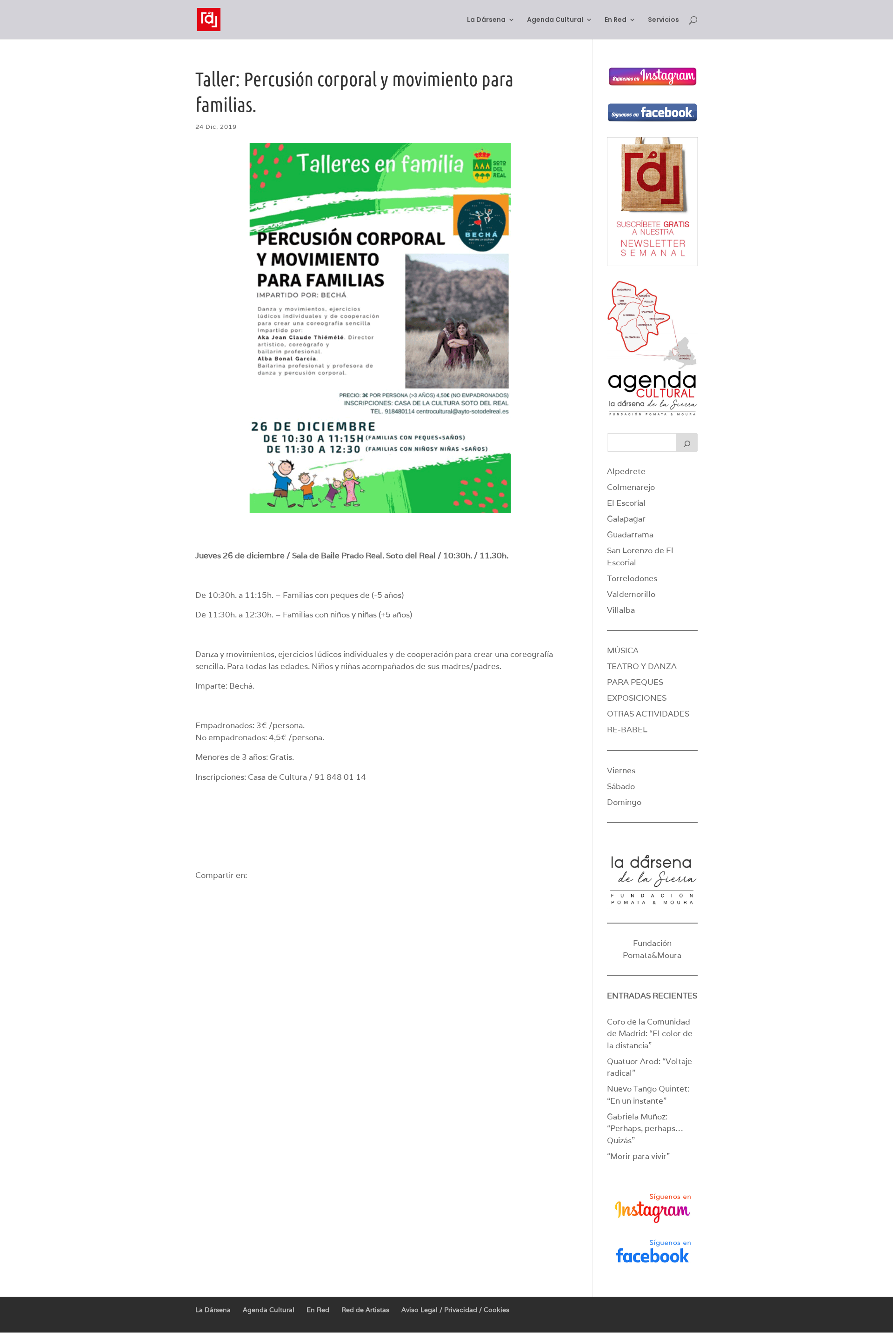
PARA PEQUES (635, 682)
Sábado (621, 786)
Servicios (663, 20)
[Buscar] (687, 442)
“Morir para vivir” (638, 1156)
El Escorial (626, 503)
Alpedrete (626, 471)
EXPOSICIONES (636, 698)
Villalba (621, 610)
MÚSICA (623, 650)
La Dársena (486, 20)
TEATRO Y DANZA (642, 666)
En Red (615, 20)
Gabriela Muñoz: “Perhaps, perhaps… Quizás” (645, 1128)
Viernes (621, 770)
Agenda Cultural (555, 20)
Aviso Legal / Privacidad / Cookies (455, 1310)
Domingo (624, 802)
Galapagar (626, 519)
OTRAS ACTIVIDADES (648, 714)
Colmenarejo (631, 487)
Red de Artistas (365, 1310)
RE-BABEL (627, 729)
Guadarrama (630, 534)
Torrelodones (632, 578)
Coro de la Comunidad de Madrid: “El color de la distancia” (650, 1034)
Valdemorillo (631, 594)
